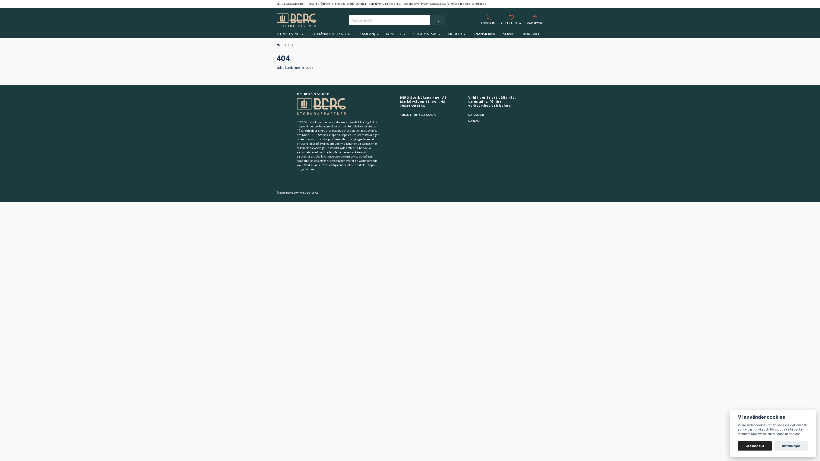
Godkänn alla (755, 446)
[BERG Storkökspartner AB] (296, 20)
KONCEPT (394, 34)
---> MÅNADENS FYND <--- (331, 34)
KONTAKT (531, 34)
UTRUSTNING (288, 34)
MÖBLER (455, 34)
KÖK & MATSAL (425, 34)
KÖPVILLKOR (476, 115)
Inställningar (791, 446)
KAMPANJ (367, 34)
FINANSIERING (484, 34)
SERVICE (509, 34)
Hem (280, 44)
